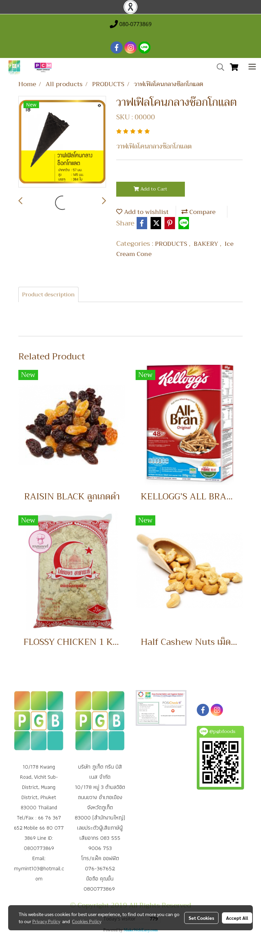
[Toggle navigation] (252, 67)
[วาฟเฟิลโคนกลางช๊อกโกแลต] (62, 142)
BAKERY (207, 243)
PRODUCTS (172, 243)
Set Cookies (201, 918)
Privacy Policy (46, 921)
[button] (218, 67)
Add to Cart (153, 189)
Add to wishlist (145, 211)
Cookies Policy (86, 921)
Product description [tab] (48, 294)
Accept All (237, 918)
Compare (201, 211)
